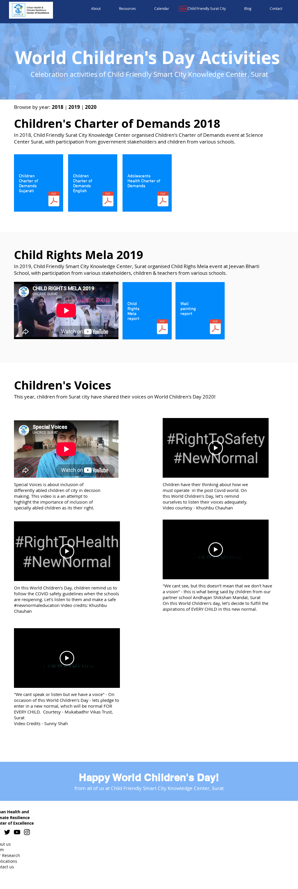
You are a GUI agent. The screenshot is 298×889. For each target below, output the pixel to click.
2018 (58, 107)
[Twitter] (7, 832)
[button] (96, 8)
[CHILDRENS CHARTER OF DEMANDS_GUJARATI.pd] (54, 200)
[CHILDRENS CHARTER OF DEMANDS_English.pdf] (108, 200)
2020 (91, 107)
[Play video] (67, 551)
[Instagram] (27, 832)
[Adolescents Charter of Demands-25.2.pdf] (163, 200)
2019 (74, 107)
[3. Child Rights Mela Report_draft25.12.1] (162, 327)
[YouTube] (17, 832)
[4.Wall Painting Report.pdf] (215, 327)
